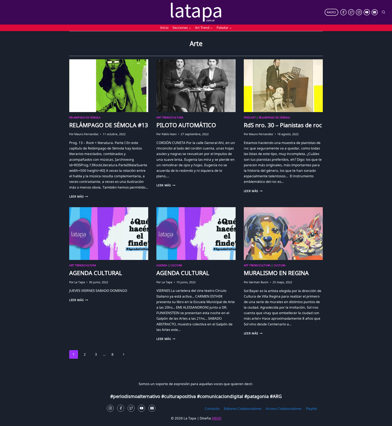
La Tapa (79, 282)
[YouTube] (367, 12)
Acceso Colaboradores (284, 408)
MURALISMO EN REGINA (276, 273)
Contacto (212, 408)
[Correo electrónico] (375, 12)
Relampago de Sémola (84, 117)
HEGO (216, 418)
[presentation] (108, 85)
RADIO (331, 12)
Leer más (78, 196)
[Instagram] (359, 12)
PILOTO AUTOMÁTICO (186, 125)
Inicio (164, 27)
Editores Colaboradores (243, 408)
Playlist (311, 408)
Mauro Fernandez (86, 134)
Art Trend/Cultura (169, 117)
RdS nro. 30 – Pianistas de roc (283, 125)
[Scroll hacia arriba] (10, 420)
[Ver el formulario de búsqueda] (383, 12)
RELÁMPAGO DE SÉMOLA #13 (108, 125)
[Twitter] (351, 12)
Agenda (161, 265)
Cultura (176, 265)
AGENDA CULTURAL (95, 273)
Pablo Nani (169, 134)
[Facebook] (343, 12)
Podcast (250, 117)
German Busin (258, 282)
